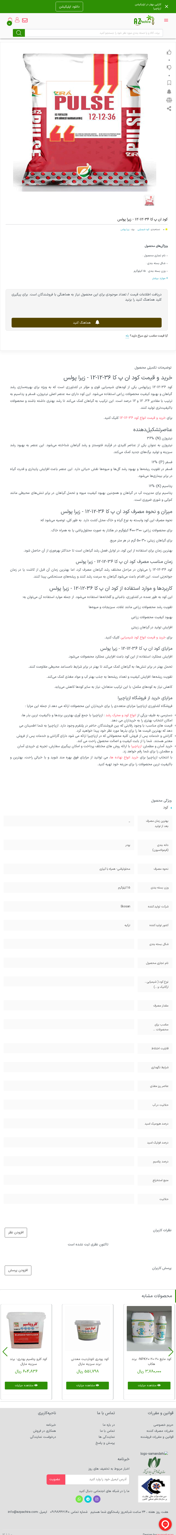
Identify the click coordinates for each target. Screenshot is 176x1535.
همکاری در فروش (44, 1431)
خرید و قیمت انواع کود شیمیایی (143, 637)
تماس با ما (107, 1431)
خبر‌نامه (51, 1425)
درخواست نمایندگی (43, 1437)
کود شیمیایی (143, 229)
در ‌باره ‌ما (109, 1425)
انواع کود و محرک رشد (121, 715)
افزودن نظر (16, 1232)
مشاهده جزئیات (147, 1385)
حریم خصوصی (163, 1425)
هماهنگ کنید (82, 322)
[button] (171, 1352)
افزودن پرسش (18, 1270)
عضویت (54, 1479)
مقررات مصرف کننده (160, 1431)
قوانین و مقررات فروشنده (157, 1437)
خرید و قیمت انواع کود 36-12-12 (143, 418)
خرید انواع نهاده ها (124, 757)
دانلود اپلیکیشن (69, 6)
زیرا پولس (125, 229)
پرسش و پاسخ (105, 1443)
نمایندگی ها (107, 1437)
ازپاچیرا (136, 746)
